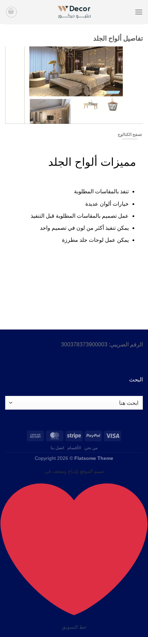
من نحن (91, 447)
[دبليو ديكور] (74, 12)
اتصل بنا (57, 447)
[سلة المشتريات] (11, 12)
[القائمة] (139, 11)
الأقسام (74, 447)
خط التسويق (74, 627)
